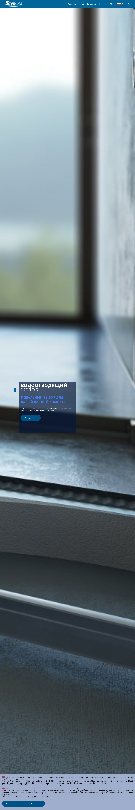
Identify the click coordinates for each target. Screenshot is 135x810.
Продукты (72, 4)
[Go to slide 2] (15, 390)
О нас (81, 4)
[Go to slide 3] (15, 396)
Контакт (102, 4)
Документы (92, 4)
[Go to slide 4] (15, 402)
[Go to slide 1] (15, 384)
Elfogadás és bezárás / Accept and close (23, 804)
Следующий (31, 418)
